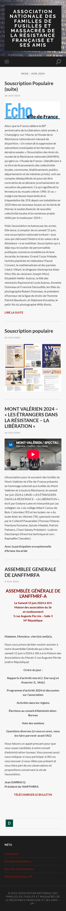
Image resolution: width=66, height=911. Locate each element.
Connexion (12, 853)
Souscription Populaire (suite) (29, 86)
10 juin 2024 (12, 432)
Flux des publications (18, 861)
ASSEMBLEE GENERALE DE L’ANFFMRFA (30, 572)
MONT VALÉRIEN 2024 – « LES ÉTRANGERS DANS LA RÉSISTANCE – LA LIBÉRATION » (31, 417)
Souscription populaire (29, 331)
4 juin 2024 (12, 581)
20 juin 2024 (12, 95)
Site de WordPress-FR (18, 876)
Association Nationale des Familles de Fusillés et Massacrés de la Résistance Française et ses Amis (33, 28)
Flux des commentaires (19, 869)
